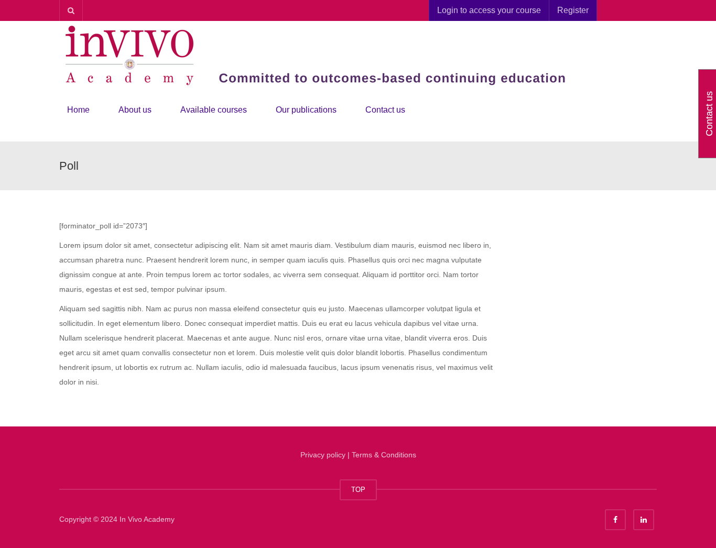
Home (78, 109)
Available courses (213, 109)
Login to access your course (489, 10)
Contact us (385, 109)
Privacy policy (322, 455)
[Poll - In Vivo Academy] (321, 54)
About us (134, 109)
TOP (358, 490)
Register (573, 10)
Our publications (306, 109)
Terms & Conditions (384, 455)
